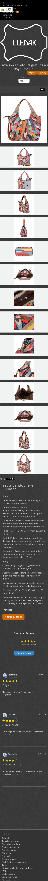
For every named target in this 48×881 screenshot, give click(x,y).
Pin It (2, 479)
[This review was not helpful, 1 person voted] (43, 744)
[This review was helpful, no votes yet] (39, 704)
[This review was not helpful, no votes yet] (43, 704)
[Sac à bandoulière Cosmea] (24, 120)
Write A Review (24, 653)
